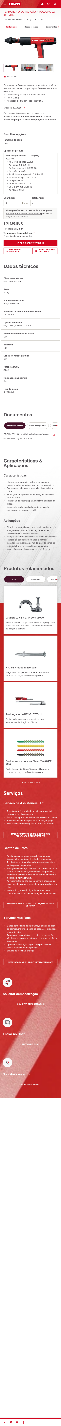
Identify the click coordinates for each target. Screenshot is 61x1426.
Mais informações (12, 108)
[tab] (11, 27)
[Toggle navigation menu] (5, 4)
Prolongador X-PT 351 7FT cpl (24, 714)
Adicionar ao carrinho (32, 243)
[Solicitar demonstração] (11, 1422)
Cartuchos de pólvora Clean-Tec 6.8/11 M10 (29, 763)
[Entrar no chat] (17, 1422)
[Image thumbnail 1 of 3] (11, 68)
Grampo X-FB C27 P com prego (25, 617)
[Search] (55, 4)
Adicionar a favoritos (15, 250)
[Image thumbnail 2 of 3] (28, 68)
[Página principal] (14, 4)
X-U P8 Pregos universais (21, 667)
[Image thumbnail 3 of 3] (45, 68)
